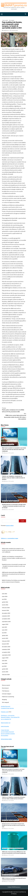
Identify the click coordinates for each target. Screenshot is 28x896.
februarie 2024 (6, 674)
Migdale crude (4, 711)
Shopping (4, 699)
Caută (3, 515)
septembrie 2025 (6, 621)
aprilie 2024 (5, 669)
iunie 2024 (4, 663)
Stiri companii (11, 20)
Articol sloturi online (6, 739)
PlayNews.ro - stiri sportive (7, 715)
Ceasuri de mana (5, 730)
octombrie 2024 (6, 652)
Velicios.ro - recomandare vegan (9, 538)
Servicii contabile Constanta (8, 733)
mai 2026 (4, 599)
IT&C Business (5, 691)
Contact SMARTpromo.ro (14, 887)
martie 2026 (5, 604)
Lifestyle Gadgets (6, 693)
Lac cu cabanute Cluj (6, 719)
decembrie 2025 (6, 613)
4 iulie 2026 (12, 509)
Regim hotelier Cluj (5, 722)
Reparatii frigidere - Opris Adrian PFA (10, 717)
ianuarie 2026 (5, 610)
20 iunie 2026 (12, 881)
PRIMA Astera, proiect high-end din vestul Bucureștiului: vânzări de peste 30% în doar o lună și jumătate (15, 416)
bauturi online (9, 525)
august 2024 (5, 657)
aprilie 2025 (5, 635)
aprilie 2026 (5, 602)
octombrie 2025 (6, 618)
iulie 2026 (4, 593)
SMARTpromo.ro (6, 30)
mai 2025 (4, 632)
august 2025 (5, 624)
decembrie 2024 (6, 646)
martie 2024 (5, 671)
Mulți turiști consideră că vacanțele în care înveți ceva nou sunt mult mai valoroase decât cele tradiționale (14, 449)
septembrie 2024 (6, 655)
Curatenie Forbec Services (7, 708)
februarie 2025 (6, 641)
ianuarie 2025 (5, 643)
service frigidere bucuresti (7, 731)
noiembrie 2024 (6, 649)
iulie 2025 (4, 627)
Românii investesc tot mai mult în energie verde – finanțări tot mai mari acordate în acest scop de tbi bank (14, 506)
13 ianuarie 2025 (14, 30)
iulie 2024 (4, 660)
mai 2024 (4, 666)
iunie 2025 (4, 630)
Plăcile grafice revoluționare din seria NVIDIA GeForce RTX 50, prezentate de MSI (13, 409)
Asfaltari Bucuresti (5, 706)
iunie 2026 (4, 596)
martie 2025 (5, 638)
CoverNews (21, 891)
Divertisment (11, 444)
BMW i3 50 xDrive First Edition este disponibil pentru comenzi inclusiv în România (13, 581)
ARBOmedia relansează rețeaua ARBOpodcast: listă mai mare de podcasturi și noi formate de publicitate (14, 574)
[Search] (25, 14)
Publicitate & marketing (8, 696)
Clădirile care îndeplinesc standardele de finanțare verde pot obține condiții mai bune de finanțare (13, 478)
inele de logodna (5, 726)
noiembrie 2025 (6, 616)
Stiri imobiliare (4, 735)
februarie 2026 (6, 607)
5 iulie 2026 (12, 481)
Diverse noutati (5, 20)
